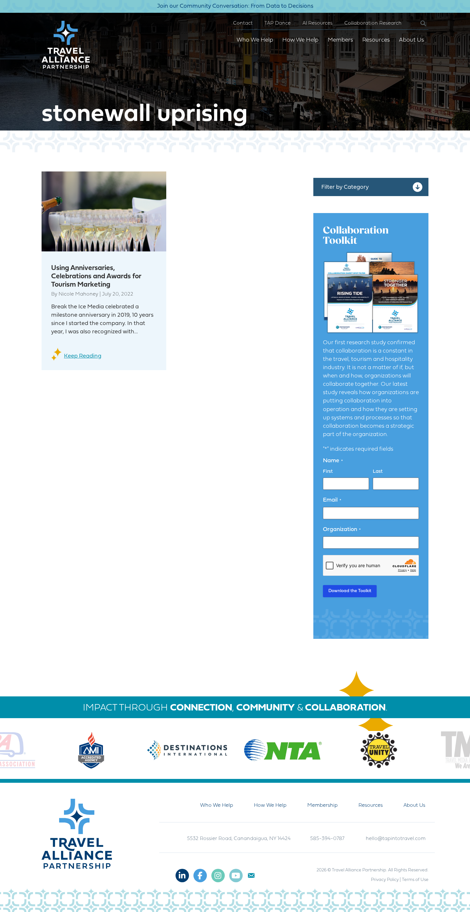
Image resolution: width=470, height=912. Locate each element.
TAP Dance (277, 23)
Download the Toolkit (349, 591)
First (328, 471)
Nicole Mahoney (78, 294)
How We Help (300, 40)
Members (340, 40)
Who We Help (255, 40)
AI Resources (317, 23)
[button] (418, 23)
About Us (411, 40)
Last (378, 471)
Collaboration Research (373, 23)
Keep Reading (82, 356)
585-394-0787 (327, 838)
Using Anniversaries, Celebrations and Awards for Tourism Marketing (96, 277)
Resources (376, 40)
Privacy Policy (385, 879)
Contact (243, 23)
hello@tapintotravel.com (396, 838)
